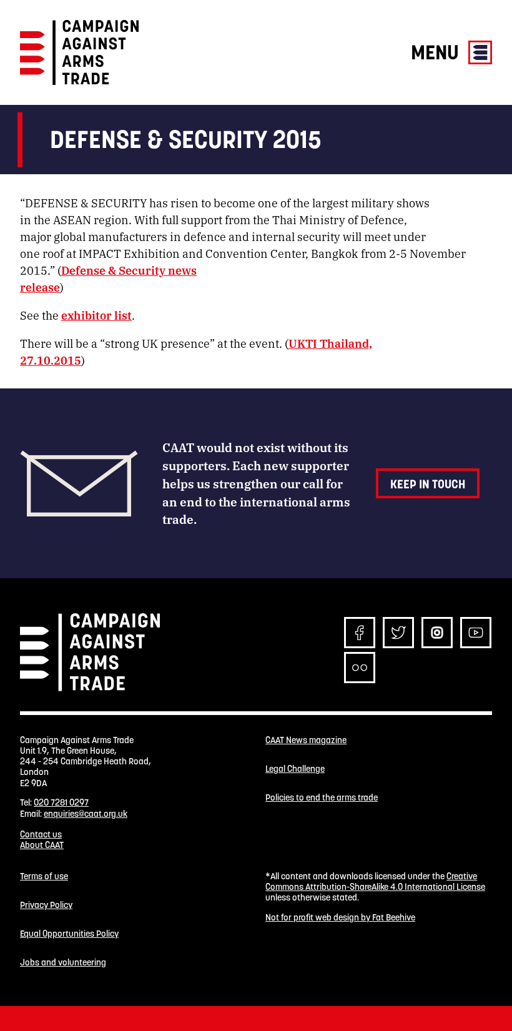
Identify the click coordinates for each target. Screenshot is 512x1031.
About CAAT (42, 845)
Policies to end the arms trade (321, 797)
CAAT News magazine (306, 740)
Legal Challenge (295, 769)
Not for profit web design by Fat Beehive (340, 917)
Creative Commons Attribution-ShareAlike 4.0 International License (375, 881)
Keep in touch (427, 483)
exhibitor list (96, 315)
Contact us (41, 834)
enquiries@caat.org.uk (85, 813)
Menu (437, 52)
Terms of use (44, 876)
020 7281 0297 (61, 802)
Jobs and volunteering (63, 962)
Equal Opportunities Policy (69, 934)
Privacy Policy (46, 905)
